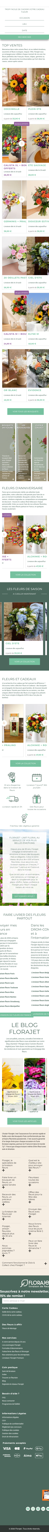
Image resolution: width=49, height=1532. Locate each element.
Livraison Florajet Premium (13, 1358)
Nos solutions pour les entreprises (15, 1355)
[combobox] (24, 17)
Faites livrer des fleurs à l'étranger (15, 1351)
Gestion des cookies (10, 1433)
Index (4, 1374)
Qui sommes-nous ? (24, 896)
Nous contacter (8, 1401)
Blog (4, 1381)
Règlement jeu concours (11, 1427)
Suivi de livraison (8, 1371)
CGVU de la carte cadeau (12, 1315)
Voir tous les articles (24, 1121)
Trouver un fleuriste (10, 1378)
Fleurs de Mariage (9, 1328)
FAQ (3, 1398)
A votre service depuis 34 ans (13, 1342)
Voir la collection (26, 575)
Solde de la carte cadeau (12, 1312)
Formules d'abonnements (12, 1348)
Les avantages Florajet (11, 1345)
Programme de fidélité (11, 1404)
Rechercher (24, 37)
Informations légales (10, 1417)
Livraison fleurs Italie (40, 991)
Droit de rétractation (10, 1437)
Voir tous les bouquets (25, 411)
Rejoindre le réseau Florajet (13, 1384)
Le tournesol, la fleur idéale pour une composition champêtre (12, 1103)
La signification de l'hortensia (35, 1103)
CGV (4, 1420)
